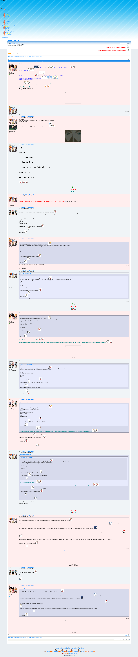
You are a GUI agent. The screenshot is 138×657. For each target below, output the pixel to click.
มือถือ (76, 653)
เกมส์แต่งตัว (58, 647)
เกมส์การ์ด (7, 9)
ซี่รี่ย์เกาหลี (58, 649)
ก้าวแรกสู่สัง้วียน (91, 651)
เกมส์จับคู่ (6, 11)
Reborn (69, 651)
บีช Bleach (63, 651)
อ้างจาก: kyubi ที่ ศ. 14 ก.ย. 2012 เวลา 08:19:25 (26, 275)
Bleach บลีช (7, 30)
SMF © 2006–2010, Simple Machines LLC (72, 655)
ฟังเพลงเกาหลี (7, 27)
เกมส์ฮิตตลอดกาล (82, 648)
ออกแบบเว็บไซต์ (73, 653)
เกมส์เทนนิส (7, 16)
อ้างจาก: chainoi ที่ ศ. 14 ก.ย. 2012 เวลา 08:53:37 (25, 273)
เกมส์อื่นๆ (6, 23)
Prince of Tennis (83, 651)
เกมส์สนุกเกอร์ (7, 21)
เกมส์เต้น (6, 13)
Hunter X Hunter (8, 32)
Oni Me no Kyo (12, 515)
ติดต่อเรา (70, 653)
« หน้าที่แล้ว (126, 635)
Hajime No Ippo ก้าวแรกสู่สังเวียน (10, 31)
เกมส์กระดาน (7, 10)
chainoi (10, 106)
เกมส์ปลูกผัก (65, 647)
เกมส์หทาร (7, 22)
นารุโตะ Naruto (48, 651)
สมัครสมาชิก (16, 43)
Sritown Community (13, 40)
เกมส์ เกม (55, 647)
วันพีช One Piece (56, 651)
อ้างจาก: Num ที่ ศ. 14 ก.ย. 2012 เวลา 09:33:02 (25, 402)
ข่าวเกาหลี (7, 28)
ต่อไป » (129, 635)
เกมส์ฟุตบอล (7, 19)
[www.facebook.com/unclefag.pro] (9, 74)
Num (10, 63)
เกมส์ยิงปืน (7, 20)
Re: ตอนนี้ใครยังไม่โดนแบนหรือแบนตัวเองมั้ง (27, 106)
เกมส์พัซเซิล (7, 18)
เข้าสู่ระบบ (11, 43)
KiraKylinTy (11, 116)
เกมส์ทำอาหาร (62, 647)
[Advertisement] (19, 3)
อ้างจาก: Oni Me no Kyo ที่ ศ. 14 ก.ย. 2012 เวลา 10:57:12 (26, 588)
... (11, 59)
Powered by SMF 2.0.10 (64, 655)
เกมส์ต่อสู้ (6, 12)
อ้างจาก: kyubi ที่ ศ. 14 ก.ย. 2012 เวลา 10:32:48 (25, 454)
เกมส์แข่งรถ (74, 647)
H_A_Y (10, 144)
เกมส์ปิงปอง (59, 648)
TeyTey (10, 194)
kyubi (10, 207)
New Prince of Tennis (8, 34)
